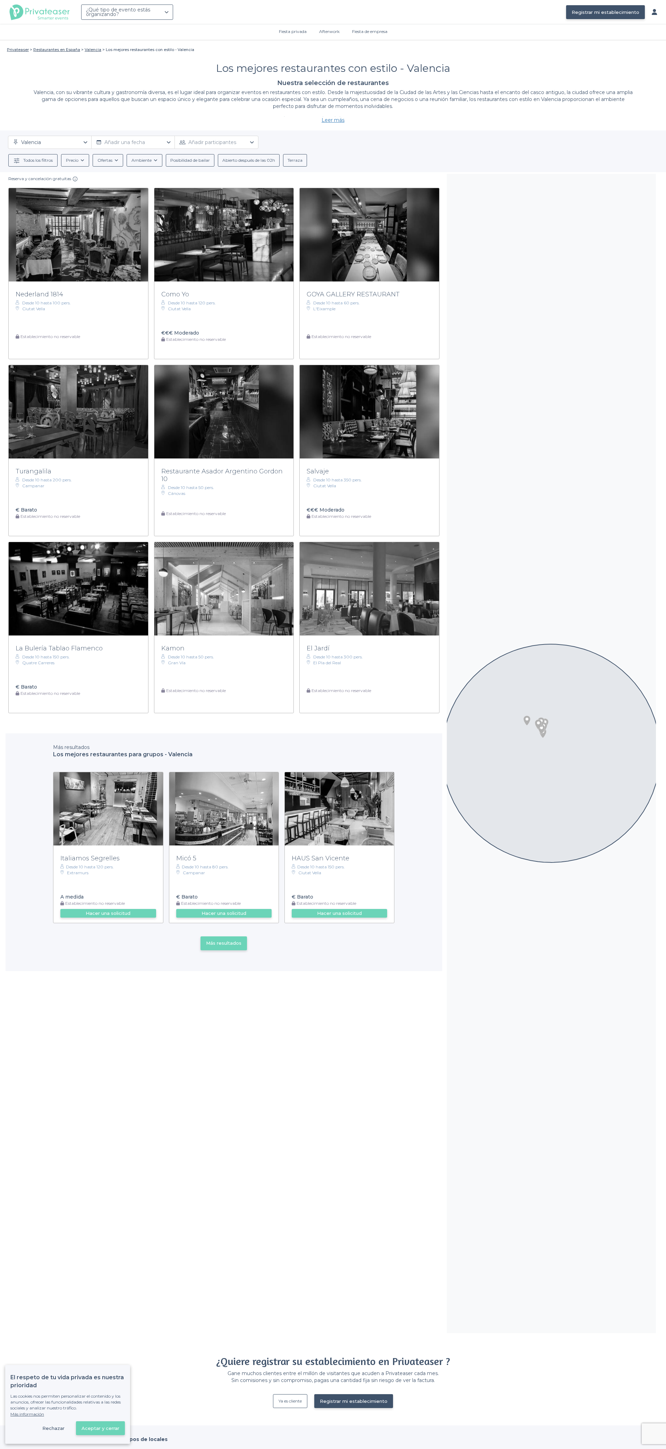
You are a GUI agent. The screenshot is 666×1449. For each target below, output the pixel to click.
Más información (27, 1414)
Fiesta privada (293, 31)
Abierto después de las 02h (248, 160)
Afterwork (329, 31)
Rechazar (53, 1428)
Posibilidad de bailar (190, 160)
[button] (526, 720)
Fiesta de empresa (369, 31)
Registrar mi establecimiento (605, 12)
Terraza (295, 160)
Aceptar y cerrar (100, 1428)
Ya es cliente (290, 1401)
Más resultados (223, 943)
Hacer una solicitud (108, 913)
